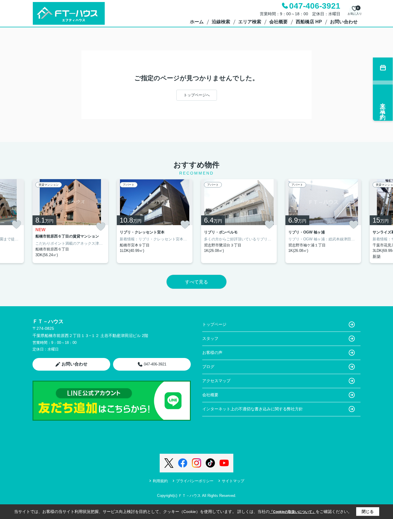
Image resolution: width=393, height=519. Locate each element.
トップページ (214, 324)
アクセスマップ (216, 380)
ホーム (197, 21)
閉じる (368, 511)
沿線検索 (221, 21)
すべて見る (196, 281)
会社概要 (278, 21)
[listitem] (70, 221)
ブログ (208, 366)
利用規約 (160, 481)
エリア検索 (249, 21)
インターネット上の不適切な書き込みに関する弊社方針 (252, 409)
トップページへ (197, 95)
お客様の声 (212, 352)
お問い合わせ (344, 21)
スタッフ (210, 338)
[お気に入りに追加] (16, 224)
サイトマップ (233, 481)
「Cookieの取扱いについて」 (293, 512)
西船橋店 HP (309, 21)
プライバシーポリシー (194, 481)
